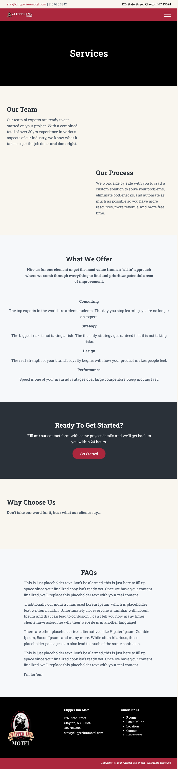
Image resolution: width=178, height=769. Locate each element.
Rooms (131, 717)
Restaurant (134, 735)
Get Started (89, 453)
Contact (131, 731)
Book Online (135, 722)
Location (132, 726)
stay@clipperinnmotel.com (26, 4)
